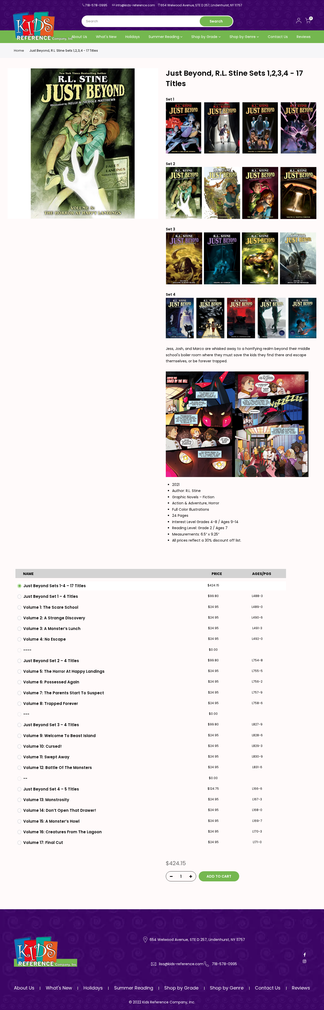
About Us (79, 36)
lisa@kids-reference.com (181, 963)
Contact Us (278, 36)
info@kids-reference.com (135, 5)
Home (19, 50)
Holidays (132, 36)
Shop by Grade (204, 36)
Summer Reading (164, 36)
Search (216, 21)
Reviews (304, 36)
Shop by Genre (243, 36)
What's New (106, 36)
